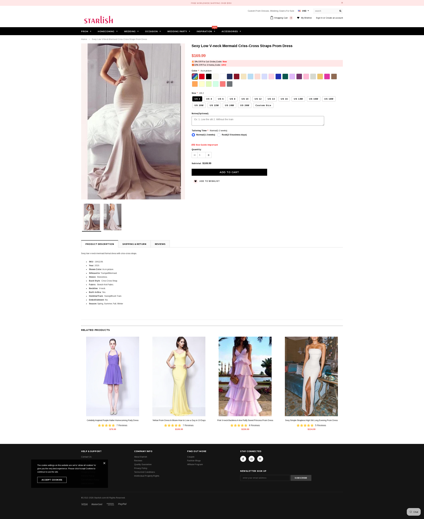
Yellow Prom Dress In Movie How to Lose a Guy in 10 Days (179, 420)
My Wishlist (306, 18)
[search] (340, 10)
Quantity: (197, 149)
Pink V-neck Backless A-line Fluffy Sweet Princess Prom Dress (245, 420)
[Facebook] (243, 459)
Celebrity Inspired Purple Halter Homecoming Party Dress (112, 420)
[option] (133, 121)
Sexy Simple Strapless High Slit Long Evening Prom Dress (311, 420)
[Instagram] (252, 459)
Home (84, 39)
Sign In (319, 18)
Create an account (334, 18)
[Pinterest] (260, 459)
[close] (342, 2)
